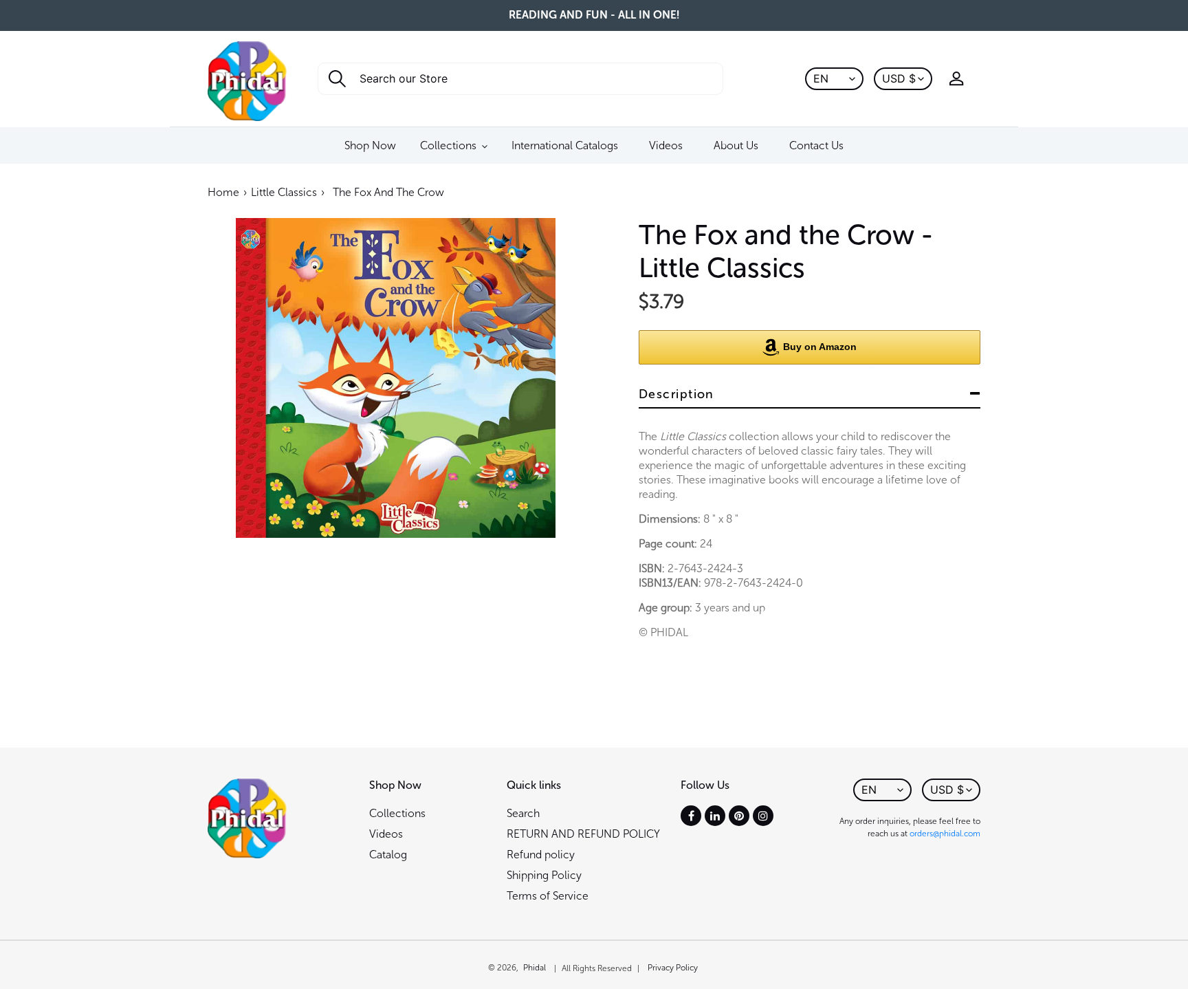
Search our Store (388, 83)
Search (523, 813)
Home (223, 192)
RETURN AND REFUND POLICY (583, 833)
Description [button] (676, 394)
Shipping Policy (544, 875)
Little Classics (284, 192)
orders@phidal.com (945, 833)
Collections (397, 813)
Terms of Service (547, 895)
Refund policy (541, 854)
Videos (386, 833)
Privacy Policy (673, 967)
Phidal (534, 967)
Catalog (388, 854)
